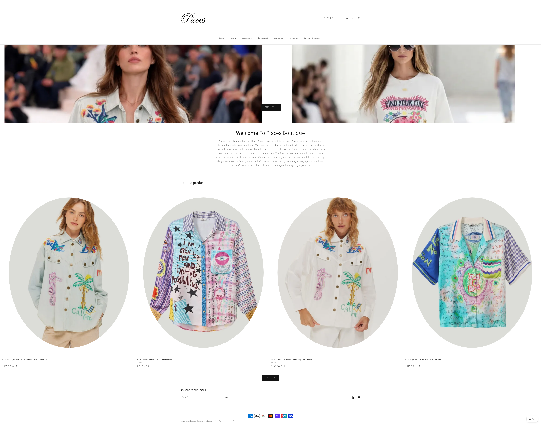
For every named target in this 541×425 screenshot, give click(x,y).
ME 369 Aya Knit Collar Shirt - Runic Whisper (423, 360)
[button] (347, 18)
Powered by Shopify (204, 421)
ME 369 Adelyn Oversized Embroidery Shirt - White (291, 360)
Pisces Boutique (191, 421)
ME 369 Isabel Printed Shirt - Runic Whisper (154, 360)
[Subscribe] (226, 397)
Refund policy (220, 421)
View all (270, 378)
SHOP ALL (270, 107)
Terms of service (233, 421)
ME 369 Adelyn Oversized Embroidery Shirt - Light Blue (24, 360)
